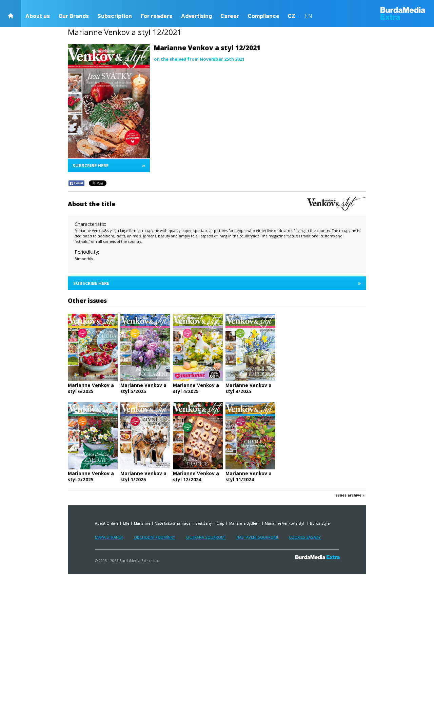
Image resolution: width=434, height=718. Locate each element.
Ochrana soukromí (205, 537)
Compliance (263, 15)
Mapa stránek (109, 537)
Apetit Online (106, 523)
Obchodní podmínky (154, 537)
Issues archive (347, 495)
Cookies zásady (305, 537)
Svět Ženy (203, 523)
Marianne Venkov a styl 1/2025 (143, 476)
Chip (220, 523)
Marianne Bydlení (244, 523)
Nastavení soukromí (257, 537)
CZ (291, 15)
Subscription (114, 15)
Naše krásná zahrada (173, 523)
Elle (126, 523)
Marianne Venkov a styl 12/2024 (196, 476)
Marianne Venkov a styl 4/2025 (196, 388)
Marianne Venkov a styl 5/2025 (143, 388)
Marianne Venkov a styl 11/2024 (248, 476)
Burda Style (320, 523)
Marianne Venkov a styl (285, 523)
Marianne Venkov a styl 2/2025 (91, 476)
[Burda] (407, 13)
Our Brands (74, 15)
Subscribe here (109, 165)
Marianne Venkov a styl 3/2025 (248, 388)
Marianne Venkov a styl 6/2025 (91, 388)
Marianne (142, 523)
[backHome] (10, 13)
